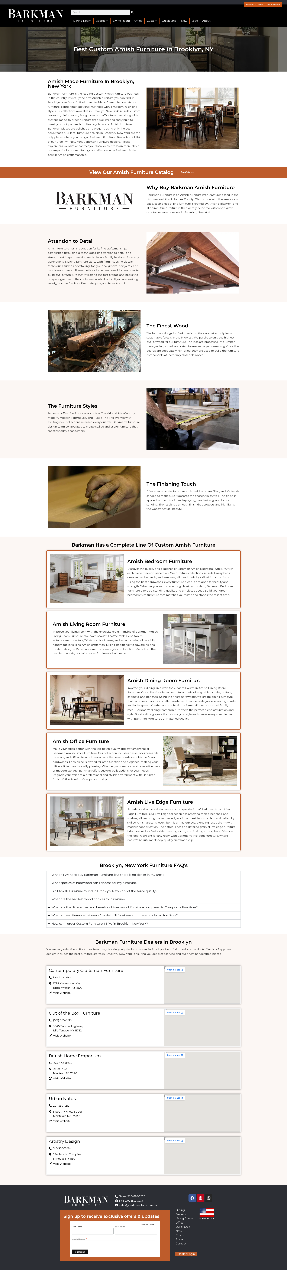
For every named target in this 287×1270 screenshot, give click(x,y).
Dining (180, 1210)
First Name (77, 1227)
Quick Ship (169, 20)
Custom (152, 20)
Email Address (79, 1239)
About (206, 20)
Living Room (121, 20)
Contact (181, 1243)
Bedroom (102, 20)
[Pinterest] (200, 1198)
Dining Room (82, 20)
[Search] (132, 12)
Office (138, 20)
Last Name (120, 1227)
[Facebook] (192, 1198)
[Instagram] (208, 1198)
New (184, 20)
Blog (195, 20)
